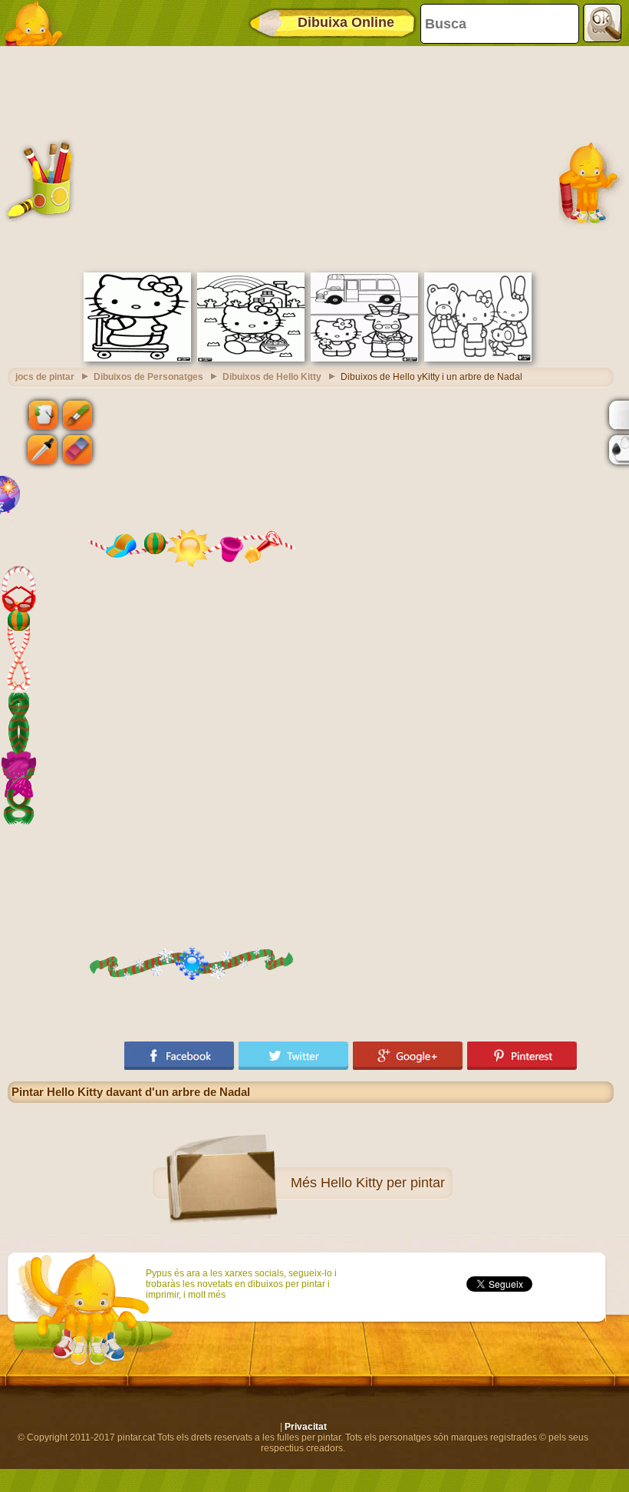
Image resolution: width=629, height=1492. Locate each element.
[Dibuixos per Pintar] (38, 23)
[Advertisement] (310, 157)
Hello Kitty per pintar (383, 1182)
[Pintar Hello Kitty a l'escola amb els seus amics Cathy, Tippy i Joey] (478, 358)
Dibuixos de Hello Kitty (271, 376)
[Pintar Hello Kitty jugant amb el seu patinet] (137, 358)
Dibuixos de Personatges (148, 376)
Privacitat (306, 1426)
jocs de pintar (44, 376)
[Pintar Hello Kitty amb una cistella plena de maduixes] (251, 358)
